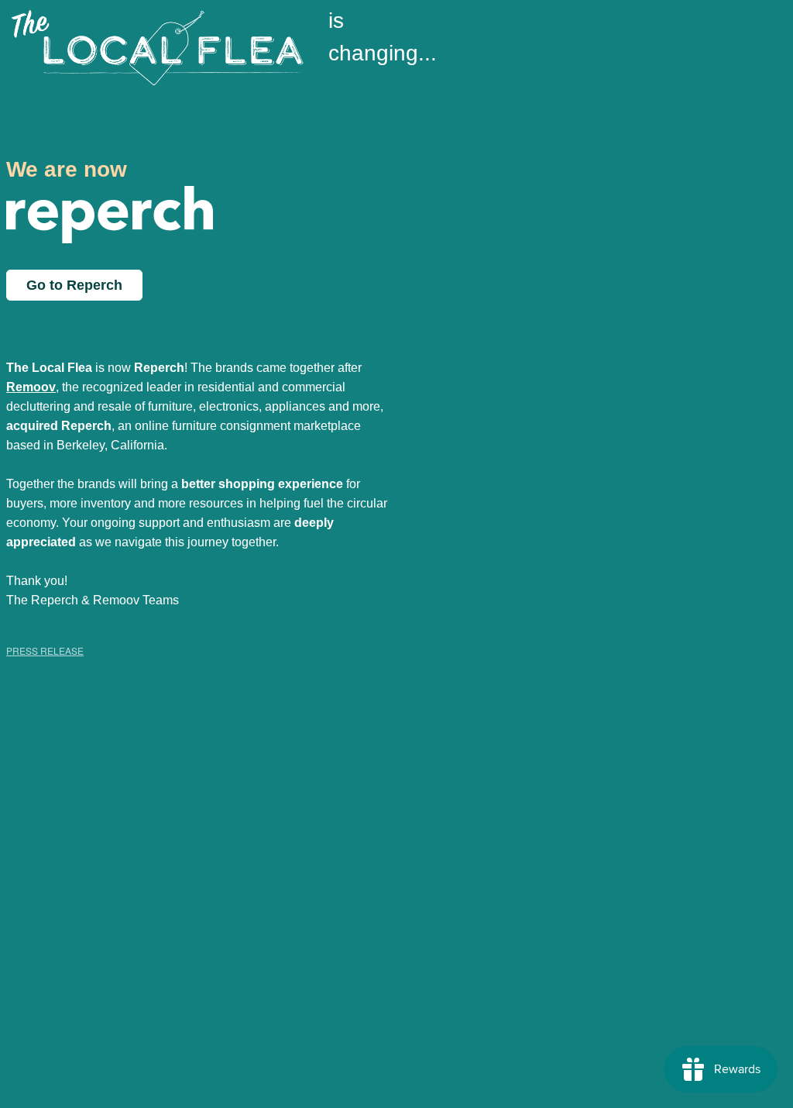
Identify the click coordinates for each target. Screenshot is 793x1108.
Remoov (31, 387)
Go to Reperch (74, 285)
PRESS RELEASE (45, 650)
